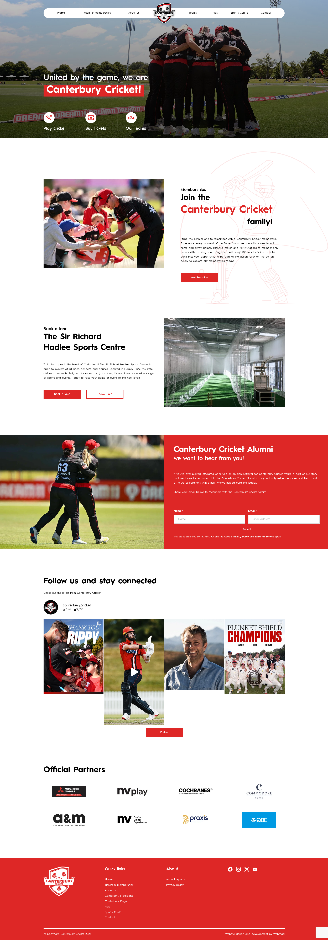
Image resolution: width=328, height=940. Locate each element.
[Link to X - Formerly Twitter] (246, 869)
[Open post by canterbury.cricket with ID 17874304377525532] (134, 672)
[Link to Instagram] (238, 869)
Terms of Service (264, 537)
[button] (194, 13)
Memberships (199, 277)
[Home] (164, 13)
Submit (247, 529)
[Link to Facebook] (230, 869)
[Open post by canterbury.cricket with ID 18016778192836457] (194, 654)
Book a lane (62, 394)
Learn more (104, 394)
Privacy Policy (241, 537)
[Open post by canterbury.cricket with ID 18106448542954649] (74, 656)
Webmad (279, 934)
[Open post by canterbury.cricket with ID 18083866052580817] (255, 656)
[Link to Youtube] (255, 869)
